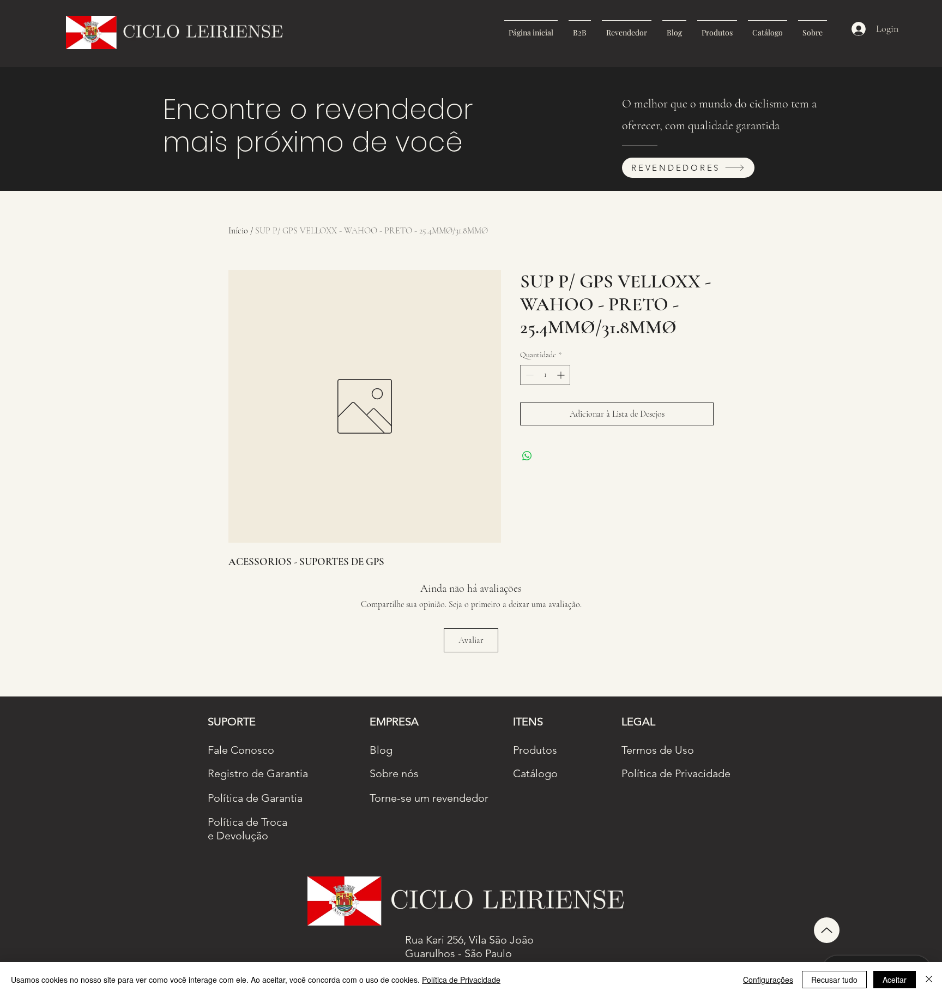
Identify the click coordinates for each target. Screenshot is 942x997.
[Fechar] (928, 979)
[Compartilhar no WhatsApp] (527, 456)
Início (238, 230)
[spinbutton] (545, 375)
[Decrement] (528, 375)
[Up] (827, 930)
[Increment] (562, 375)
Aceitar (895, 979)
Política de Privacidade (461, 979)
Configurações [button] (768, 979)
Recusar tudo (834, 979)
